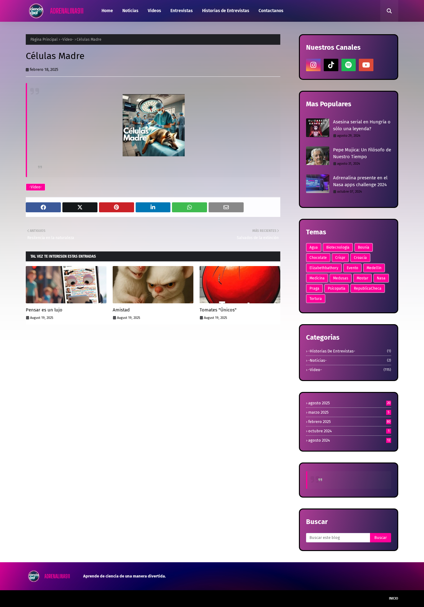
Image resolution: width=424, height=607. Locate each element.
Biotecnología (338, 247)
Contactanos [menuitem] (271, 10)
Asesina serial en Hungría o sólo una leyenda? (361, 125)
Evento (352, 268)
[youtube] (366, 65)
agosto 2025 (349, 403)
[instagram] (313, 65)
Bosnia (363, 247)
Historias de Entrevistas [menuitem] (225, 10)
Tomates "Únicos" (218, 310)
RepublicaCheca (367, 288)
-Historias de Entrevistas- (349, 351)
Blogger (115, 598)
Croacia (360, 257)
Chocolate (318, 257)
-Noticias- (349, 360)
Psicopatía (336, 288)
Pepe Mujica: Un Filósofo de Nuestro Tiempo (362, 153)
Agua (313, 247)
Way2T (71, 598)
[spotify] (348, 65)
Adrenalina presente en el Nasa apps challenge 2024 (360, 181)
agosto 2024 (349, 440)
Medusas (340, 278)
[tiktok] (331, 65)
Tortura (315, 299)
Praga (314, 288)
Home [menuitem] (107, 10)
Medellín (374, 268)
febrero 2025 (349, 421)
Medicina (317, 278)
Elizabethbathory (323, 268)
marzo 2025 (349, 412)
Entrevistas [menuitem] (181, 10)
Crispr (340, 257)
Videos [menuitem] (154, 10)
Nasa (381, 278)
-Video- (67, 39)
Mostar (362, 278)
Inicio (393, 598)
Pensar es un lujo (44, 310)
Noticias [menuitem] (130, 10)
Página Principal (44, 39)
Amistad (121, 310)
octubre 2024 (349, 431)
